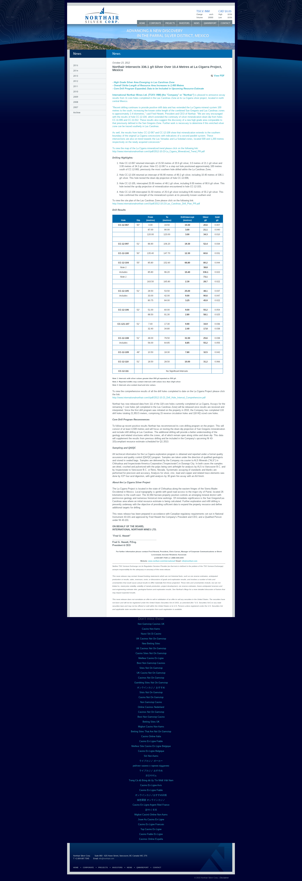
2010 (75, 91)
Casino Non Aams (151, 629)
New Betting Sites (151, 643)
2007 (75, 107)
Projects (170, 23)
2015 (75, 65)
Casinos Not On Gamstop (151, 677)
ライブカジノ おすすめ (151, 770)
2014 (75, 70)
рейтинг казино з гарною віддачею (151, 765)
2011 (75, 86)
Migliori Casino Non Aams (151, 726)
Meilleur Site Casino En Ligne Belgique (151, 746)
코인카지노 (151, 775)
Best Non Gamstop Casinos (151, 663)
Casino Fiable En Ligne (151, 834)
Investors (184, 23)
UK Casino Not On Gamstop (151, 673)
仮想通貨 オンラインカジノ (151, 800)
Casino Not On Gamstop (151, 697)
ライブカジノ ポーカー (151, 761)
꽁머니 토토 (151, 809)
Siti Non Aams (151, 756)
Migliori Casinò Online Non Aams (151, 814)
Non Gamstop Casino (151, 702)
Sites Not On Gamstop (151, 668)
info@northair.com (189, 561)
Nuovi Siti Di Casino (151, 633)
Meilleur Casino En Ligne (151, 658)
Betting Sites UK (151, 721)
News (196, 23)
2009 (75, 97)
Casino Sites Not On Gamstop (151, 653)
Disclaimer (224, 878)
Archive (76, 112)
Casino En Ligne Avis (151, 785)
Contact (225, 23)
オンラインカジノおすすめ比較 (151, 795)
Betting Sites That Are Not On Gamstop (151, 731)
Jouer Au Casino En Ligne (151, 819)
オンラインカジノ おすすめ (151, 687)
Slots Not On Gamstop (151, 692)
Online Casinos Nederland (151, 707)
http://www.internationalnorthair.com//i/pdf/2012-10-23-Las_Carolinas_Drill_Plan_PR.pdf (156, 203)
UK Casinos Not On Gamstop (151, 638)
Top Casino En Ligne (151, 829)
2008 (75, 102)
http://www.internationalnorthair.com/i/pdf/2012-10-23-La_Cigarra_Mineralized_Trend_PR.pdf (158, 151)
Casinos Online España (151, 839)
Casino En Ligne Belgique (151, 751)
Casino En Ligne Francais (151, 824)
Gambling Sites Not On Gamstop (151, 682)
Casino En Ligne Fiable (151, 741)
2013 (75, 76)
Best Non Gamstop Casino (151, 717)
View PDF (219, 75)
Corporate (155, 23)
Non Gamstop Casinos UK (151, 624)
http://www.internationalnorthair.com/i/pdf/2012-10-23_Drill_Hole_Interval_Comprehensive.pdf (159, 397)
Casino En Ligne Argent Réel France (151, 804)
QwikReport (210, 23)
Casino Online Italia (151, 736)
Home (142, 23)
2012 (75, 81)
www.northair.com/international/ (161, 561)
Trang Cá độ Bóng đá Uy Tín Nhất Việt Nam (151, 780)
